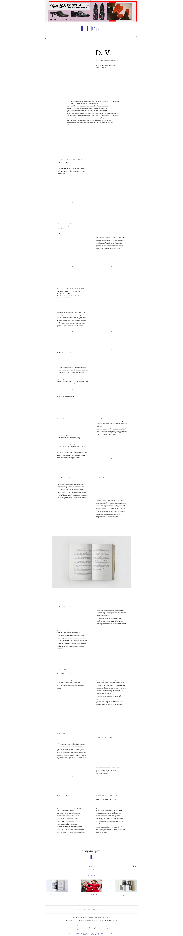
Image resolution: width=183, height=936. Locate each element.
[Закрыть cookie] (123, 934)
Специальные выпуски (55, 35)
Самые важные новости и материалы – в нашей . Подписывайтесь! (91, 851)
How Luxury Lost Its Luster (57, 895)
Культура (52, 893)
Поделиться (91, 866)
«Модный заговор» (125, 895)
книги (92, 869)
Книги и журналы (59, 893)
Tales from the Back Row (92, 895)
